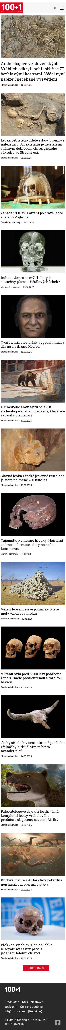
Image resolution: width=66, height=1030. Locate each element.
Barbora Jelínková (10, 618)
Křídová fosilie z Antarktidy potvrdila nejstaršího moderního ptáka (31, 882)
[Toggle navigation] (62, 7)
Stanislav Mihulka (9, 85)
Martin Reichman (9, 554)
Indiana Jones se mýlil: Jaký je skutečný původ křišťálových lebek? (30, 280)
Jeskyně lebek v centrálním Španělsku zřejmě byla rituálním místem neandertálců (33, 747)
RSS (25, 1002)
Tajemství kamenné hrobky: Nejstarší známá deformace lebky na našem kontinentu (32, 544)
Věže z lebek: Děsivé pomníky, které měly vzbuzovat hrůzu (30, 611)
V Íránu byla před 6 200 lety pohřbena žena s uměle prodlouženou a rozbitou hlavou (31, 678)
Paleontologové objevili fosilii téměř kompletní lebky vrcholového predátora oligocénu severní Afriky (30, 815)
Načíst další (36, 968)
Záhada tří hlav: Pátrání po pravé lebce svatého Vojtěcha (32, 215)
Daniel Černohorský (10, 222)
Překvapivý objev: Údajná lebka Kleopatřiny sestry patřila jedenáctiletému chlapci (26, 949)
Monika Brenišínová (10, 287)
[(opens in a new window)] (58, 1013)
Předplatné (11, 1002)
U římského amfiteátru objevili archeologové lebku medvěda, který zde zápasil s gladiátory (33, 411)
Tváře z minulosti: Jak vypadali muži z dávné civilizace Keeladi (32, 344)
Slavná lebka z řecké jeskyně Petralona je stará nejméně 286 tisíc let (33, 478)
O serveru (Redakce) (28, 1011)
